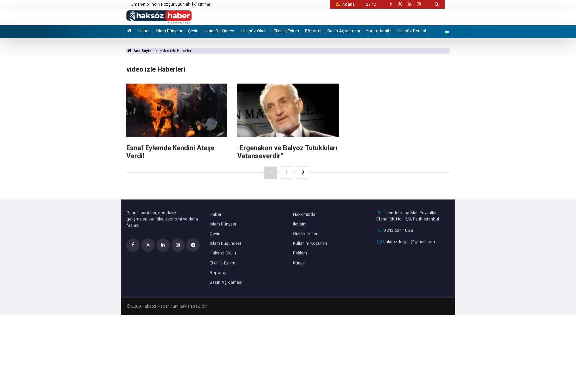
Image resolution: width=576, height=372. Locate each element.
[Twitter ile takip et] (400, 4)
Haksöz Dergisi (411, 30)
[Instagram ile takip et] (419, 4)
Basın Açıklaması (343, 30)
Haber (144, 30)
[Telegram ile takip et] (193, 245)
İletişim (300, 223)
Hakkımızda (304, 214)
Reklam (300, 252)
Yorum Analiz (378, 30)
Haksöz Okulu (254, 30)
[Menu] (447, 33)
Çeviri (193, 30)
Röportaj (313, 30)
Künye (299, 262)
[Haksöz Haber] (159, 16)
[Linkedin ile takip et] (409, 4)
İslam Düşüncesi (219, 30)
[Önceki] (270, 173)
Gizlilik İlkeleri (305, 233)
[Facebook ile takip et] (390, 4)
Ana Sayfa (142, 51)
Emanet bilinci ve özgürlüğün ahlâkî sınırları (171, 4)
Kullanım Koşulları (310, 243)
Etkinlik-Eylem (286, 30)
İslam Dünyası (169, 30)
